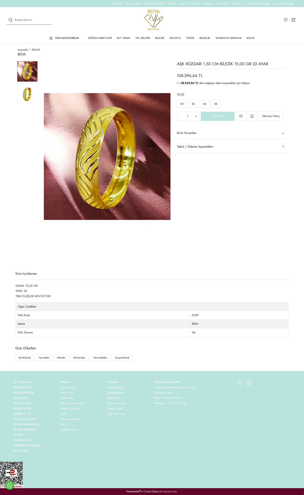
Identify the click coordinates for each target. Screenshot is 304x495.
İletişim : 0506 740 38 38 (168, 398)
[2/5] (22, 261)
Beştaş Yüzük (22, 408)
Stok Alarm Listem (116, 403)
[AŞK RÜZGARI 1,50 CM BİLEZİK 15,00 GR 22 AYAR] (107, 156)
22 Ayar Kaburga (24, 430)
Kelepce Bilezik (23, 393)
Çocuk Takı (20, 451)
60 (182, 104)
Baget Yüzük (22, 403)
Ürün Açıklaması (26, 273)
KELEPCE (175, 38)
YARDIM (64, 382)
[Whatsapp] (9, 485)
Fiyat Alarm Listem (116, 414)
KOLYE (251, 38)
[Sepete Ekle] (218, 116)
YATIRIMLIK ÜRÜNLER (228, 38)
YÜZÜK (190, 38)
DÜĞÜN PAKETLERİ (100, 38)
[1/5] (20, 261)
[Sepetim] (293, 20)
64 (204, 104)
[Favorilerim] (286, 20)
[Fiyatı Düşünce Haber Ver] (252, 116)
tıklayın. (246, 83)
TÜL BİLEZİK (142, 38)
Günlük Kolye (22, 387)
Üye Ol (64, 424)
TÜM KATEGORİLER (67, 38)
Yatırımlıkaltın (100, 358)
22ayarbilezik (122, 358)
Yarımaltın (44, 358)
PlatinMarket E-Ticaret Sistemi (142, 491)
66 (215, 104)
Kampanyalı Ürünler (27, 445)
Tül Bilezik (20, 398)
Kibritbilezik (24, 358)
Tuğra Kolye (21, 440)
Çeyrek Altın (21, 414)
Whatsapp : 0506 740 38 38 (170, 403)
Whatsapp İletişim (70, 419)
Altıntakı (61, 358)
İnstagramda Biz (69, 430)
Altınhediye (79, 358)
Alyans (18, 435)
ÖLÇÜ (180, 94)
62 (193, 104)
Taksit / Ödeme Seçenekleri (195, 146)
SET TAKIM (123, 38)
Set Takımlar (22, 382)
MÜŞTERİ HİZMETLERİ (167, 382)
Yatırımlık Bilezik (24, 419)
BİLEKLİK (205, 38)
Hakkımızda (66, 398)
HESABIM (112, 382)
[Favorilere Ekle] (241, 116)
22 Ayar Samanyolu (26, 424)
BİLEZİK (159, 38)
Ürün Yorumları (187, 133)
